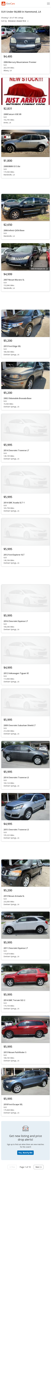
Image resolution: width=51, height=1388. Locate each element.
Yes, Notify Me (25, 1152)
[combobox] (18, 21)
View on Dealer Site (38, 269)
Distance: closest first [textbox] (17, 21)
